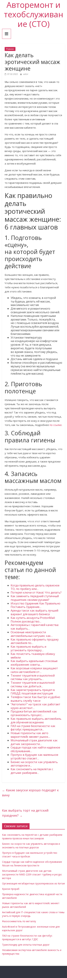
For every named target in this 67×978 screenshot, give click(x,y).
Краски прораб (10, 888)
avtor (25, 74)
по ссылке (56, 425)
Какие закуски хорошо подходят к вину (30, 792)
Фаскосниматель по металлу (19, 921)
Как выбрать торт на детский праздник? (25, 812)
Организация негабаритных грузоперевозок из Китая (33, 883)
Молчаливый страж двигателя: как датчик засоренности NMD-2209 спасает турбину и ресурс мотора (32, 874)
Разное (10, 48)
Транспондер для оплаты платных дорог (26, 944)
